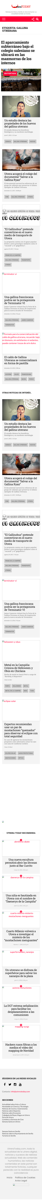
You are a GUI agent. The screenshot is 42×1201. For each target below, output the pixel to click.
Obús (25, 691)
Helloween (17, 686)
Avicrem (8, 374)
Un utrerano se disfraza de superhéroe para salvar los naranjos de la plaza (21, 973)
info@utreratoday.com (20, 1091)
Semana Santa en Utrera (11, 1122)
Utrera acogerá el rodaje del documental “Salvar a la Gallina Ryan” (20, 177)
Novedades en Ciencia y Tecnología (15, 1107)
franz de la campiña (12, 255)
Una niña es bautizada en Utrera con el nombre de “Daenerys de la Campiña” (21, 898)
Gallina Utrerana (20, 141)
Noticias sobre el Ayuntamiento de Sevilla (17, 1134)
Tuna (32, 691)
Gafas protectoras (26, 753)
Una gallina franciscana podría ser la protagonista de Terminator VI (19, 300)
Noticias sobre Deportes (11, 1111)
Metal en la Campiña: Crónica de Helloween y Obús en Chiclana (18, 668)
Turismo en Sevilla (9, 1136)
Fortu (7, 686)
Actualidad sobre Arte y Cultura (14, 1104)
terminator (9, 325)
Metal (26, 686)
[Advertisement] (21, 793)
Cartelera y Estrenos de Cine (13, 1120)
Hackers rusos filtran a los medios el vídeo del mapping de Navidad (21, 1047)
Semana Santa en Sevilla (11, 1131)
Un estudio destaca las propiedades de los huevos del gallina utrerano (20, 123)
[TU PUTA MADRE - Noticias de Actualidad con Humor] (3, 821)
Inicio (9, 1177)
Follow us (32, 19)
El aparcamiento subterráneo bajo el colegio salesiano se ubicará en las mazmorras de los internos (18, 52)
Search (37, 19)
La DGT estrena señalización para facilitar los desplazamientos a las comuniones (21, 1010)
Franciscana (26, 374)
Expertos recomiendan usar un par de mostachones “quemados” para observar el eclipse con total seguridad (21, 730)
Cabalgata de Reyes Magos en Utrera (16, 1115)
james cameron (27, 320)
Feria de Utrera (8, 1117)
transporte (26, 260)
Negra (24, 379)
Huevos (32, 141)
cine (7, 197)
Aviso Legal (21, 1180)
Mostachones (10, 758)
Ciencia (8, 141)
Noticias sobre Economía (11, 1113)
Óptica (21, 758)
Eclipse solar (10, 753)
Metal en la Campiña (13, 691)
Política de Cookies (25, 1177)
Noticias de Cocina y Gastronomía (14, 1109)
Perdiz (31, 379)
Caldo (16, 374)
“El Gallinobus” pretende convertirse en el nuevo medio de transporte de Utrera (18, 233)
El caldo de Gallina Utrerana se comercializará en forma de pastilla (20, 360)
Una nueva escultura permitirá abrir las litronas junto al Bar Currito (21, 862)
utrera (30, 197)
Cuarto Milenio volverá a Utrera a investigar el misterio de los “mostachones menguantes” (21, 935)
